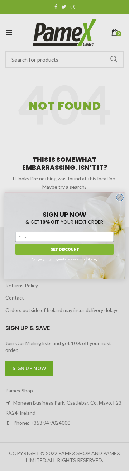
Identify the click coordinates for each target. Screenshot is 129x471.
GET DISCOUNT (64, 249)
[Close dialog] (120, 197)
